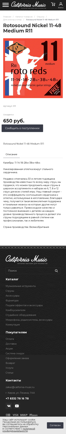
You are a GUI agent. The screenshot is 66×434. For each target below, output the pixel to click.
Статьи (9, 372)
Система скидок (15, 353)
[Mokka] (33, 414)
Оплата (10, 339)
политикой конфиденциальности (19, 429)
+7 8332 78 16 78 (17, 398)
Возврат (10, 363)
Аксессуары (12, 295)
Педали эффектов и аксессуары (24, 305)
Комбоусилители (15, 310)
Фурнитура (12, 300)
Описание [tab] (11, 154)
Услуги (9, 367)
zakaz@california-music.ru (20, 387)
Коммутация (13, 324)
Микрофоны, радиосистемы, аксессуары (29, 319)
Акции (9, 348)
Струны (10, 290)
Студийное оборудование (21, 315)
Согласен (55, 425)
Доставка (11, 343)
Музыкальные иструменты (21, 286)
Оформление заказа (17, 358)
